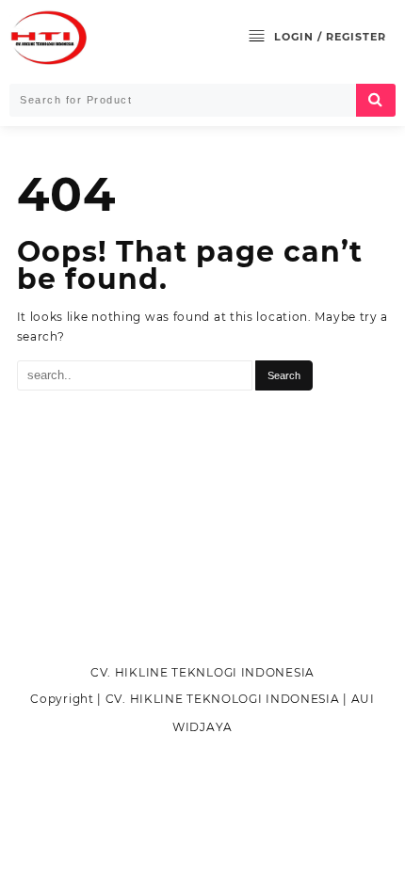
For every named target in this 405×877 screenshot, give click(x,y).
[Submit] (376, 100)
